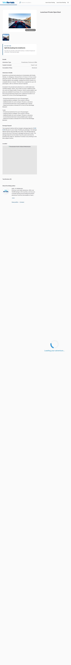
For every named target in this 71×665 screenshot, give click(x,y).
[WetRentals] (5, 191)
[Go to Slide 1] (5, 37)
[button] (20, 20)
